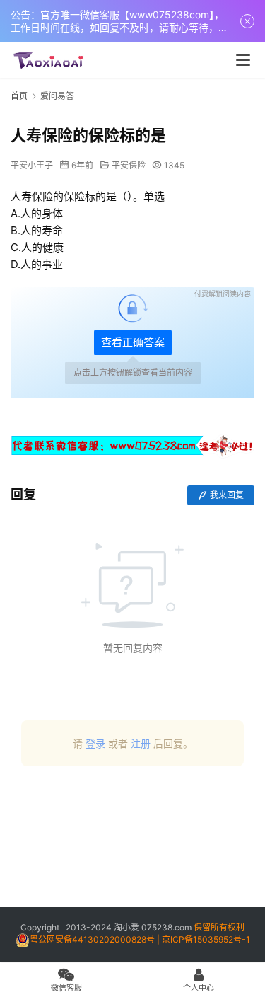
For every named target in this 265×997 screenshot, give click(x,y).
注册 (141, 743)
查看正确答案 (133, 342)
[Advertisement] (132, 842)
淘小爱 (126, 927)
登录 (95, 743)
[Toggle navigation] (243, 60)
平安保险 (129, 165)
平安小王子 (32, 165)
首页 (19, 96)
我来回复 (227, 495)
